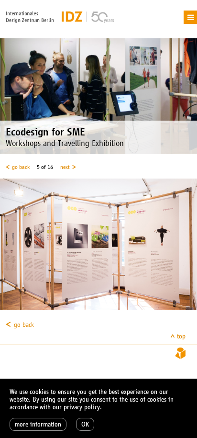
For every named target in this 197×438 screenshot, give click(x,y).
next (65, 167)
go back (21, 167)
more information (38, 424)
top (181, 336)
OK (85, 424)
